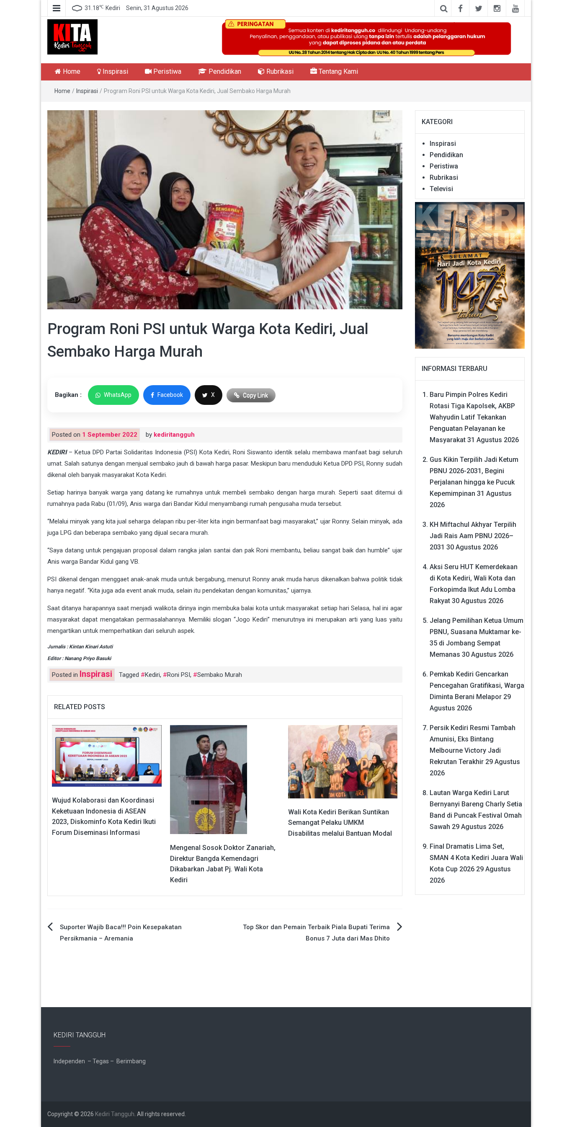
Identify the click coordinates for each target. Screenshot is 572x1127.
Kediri (152, 675)
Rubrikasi (279, 71)
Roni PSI (178, 675)
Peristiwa (166, 71)
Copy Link (255, 395)
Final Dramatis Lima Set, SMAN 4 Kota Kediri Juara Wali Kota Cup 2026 (476, 857)
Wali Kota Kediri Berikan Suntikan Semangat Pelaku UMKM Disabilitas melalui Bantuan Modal (340, 822)
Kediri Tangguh (114, 1114)
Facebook (170, 394)
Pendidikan (224, 71)
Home (70, 71)
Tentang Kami (337, 71)
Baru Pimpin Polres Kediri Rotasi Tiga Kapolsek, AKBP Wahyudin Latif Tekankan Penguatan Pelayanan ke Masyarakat (472, 417)
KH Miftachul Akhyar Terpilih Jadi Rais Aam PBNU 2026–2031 (473, 536)
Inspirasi (114, 71)
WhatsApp (117, 394)
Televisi (441, 189)
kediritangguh (174, 434)
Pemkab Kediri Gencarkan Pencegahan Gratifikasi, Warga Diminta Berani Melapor (477, 685)
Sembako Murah (219, 675)
